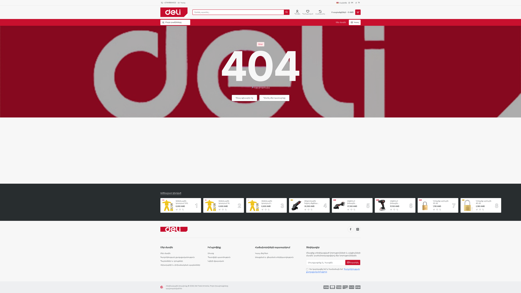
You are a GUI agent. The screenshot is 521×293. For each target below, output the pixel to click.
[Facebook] (351, 229)
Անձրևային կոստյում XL (224, 202)
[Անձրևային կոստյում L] (253, 205)
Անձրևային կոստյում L (266, 202)
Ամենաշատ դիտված (170, 193)
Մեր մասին (166, 247)
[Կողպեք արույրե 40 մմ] (468, 205)
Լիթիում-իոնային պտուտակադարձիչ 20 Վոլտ (398, 202)
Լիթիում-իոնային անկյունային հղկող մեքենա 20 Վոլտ (353, 202)
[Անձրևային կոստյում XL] (210, 205)
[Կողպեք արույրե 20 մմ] (425, 205)
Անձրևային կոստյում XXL (182, 202)
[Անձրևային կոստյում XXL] (168, 205)
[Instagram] (358, 229)
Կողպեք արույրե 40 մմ (483, 202)
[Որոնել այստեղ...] (286, 12)
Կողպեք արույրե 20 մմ (440, 202)
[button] (177, 209)
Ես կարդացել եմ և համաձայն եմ (333, 270)
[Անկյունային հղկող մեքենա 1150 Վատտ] (296, 205)
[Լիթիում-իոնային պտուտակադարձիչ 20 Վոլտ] (382, 205)
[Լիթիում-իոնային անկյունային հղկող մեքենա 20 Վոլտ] (339, 205)
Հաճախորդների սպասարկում (272, 247)
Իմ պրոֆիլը (214, 247)
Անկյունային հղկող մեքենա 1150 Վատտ (310, 202)
